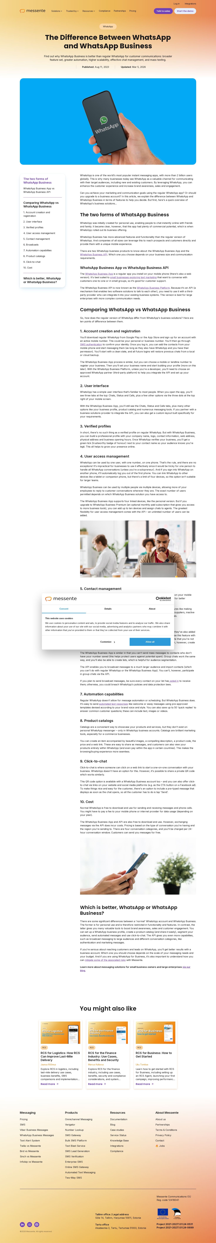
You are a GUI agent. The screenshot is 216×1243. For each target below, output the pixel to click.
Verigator (70, 1124)
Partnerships (120, 11)
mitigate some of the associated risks (105, 960)
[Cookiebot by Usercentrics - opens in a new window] (158, 599)
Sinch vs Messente (30, 1156)
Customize (105, 642)
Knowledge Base (119, 1140)
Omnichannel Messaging (78, 1119)
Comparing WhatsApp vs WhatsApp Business (41, 204)
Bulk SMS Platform (76, 1140)
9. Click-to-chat (31, 261)
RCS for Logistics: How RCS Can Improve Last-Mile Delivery (60, 1056)
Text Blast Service (75, 1145)
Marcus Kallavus (96, 1064)
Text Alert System (30, 1140)
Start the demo (185, 11)
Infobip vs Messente (31, 1161)
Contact (159, 1140)
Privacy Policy (163, 1135)
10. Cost (27, 267)
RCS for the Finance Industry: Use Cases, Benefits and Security (103, 1056)
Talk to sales (163, 11)
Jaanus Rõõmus (48, 1064)
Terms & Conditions (166, 1129)
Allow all (150, 642)
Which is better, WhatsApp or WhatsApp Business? (42, 280)
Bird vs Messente (29, 1151)
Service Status (118, 1135)
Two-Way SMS (73, 1177)
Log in (177, 4)
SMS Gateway (73, 1135)
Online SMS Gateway (77, 1167)
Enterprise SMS (74, 1161)
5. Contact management (36, 238)
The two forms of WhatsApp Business (37, 180)
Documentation (118, 1119)
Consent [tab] (64, 608)
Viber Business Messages (34, 1129)
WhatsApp (108, 26)
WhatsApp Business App (99, 273)
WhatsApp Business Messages (37, 1135)
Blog (112, 1124)
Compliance (104, 11)
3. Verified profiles (33, 227)
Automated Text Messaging (80, 1172)
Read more (48, 1084)
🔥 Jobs (160, 1145)
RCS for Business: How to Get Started (154, 1054)
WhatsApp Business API (93, 254)
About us (160, 1119)
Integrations (190, 4)
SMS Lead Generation (77, 1151)
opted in (174, 680)
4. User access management (39, 233)
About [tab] (152, 608)
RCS (44, 1047)
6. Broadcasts (30, 244)
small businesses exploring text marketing (133, 277)
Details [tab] (108, 608)
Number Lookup (74, 1129)
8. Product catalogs (34, 256)
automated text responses (113, 703)
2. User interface (32, 221)
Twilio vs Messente (30, 1145)
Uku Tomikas (142, 1064)
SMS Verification (74, 1156)
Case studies (117, 1129)
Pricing (132, 11)
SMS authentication (91, 344)
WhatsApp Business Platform (153, 287)
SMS (22, 1124)
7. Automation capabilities (37, 250)
